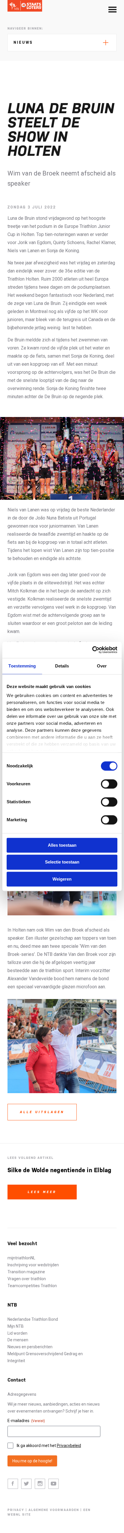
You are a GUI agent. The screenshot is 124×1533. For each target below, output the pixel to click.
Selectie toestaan (62, 862)
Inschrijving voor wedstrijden (33, 1265)
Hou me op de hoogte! (32, 1461)
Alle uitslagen (42, 1112)
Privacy (15, 1510)
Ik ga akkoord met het (49, 1445)
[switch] (109, 784)
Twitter (26, 1484)
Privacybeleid (69, 1445)
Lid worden (17, 1333)
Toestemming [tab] (22, 665)
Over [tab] (102, 665)
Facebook (12, 1484)
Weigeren (62, 879)
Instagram (40, 1484)
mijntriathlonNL (21, 1258)
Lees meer (42, 1192)
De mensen (17, 1340)
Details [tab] (62, 665)
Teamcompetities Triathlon (32, 1285)
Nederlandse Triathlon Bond (32, 1319)
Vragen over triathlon (26, 1278)
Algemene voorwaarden (54, 1510)
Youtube (53, 1484)
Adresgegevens (21, 1394)
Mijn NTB (15, 1326)
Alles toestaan (62, 845)
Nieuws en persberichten (29, 1346)
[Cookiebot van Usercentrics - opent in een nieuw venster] (92, 650)
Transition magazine (26, 1271)
